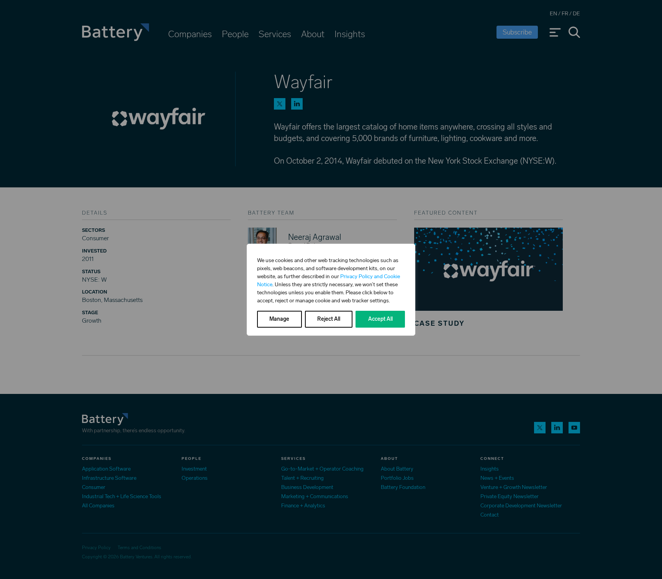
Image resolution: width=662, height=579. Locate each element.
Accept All (380, 319)
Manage (279, 319)
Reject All (328, 319)
